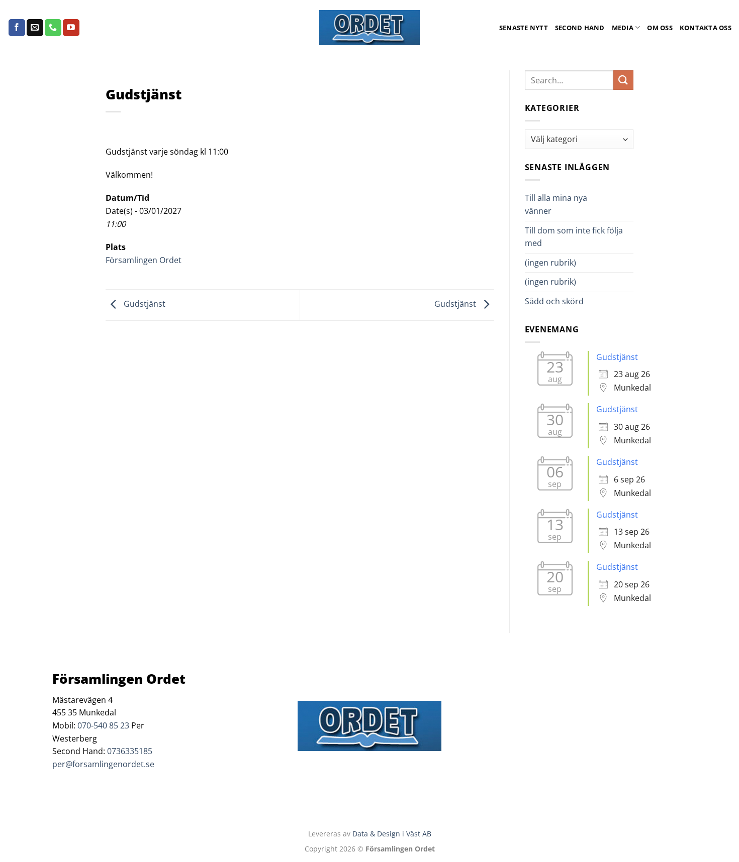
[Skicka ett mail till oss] (35, 27)
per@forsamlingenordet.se (103, 764)
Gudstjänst (143, 304)
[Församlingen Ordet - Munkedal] (369, 27)
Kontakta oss (705, 27)
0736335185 (129, 751)
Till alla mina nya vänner (556, 204)
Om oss (660, 27)
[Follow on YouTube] (71, 27)
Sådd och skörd (554, 301)
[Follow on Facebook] (17, 27)
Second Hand (580, 27)
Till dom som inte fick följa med (574, 237)
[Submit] (623, 80)
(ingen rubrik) (550, 262)
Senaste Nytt (523, 27)
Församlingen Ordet (143, 260)
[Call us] (53, 27)
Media (622, 27)
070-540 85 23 (103, 725)
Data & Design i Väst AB (391, 833)
